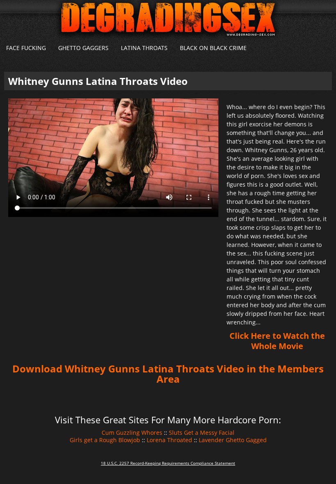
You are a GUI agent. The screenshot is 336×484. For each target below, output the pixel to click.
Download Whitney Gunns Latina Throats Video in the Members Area (168, 374)
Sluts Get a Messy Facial (201, 432)
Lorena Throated (169, 440)
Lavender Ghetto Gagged (233, 440)
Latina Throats (144, 48)
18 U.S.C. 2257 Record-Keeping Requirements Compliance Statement (168, 463)
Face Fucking (26, 48)
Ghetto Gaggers (83, 48)
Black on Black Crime (213, 48)
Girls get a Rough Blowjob (105, 440)
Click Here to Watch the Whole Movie (277, 341)
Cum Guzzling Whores (132, 432)
